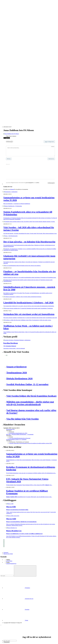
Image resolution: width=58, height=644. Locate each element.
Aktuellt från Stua (10, 65)
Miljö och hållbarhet (10, 79)
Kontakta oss (6, 7)
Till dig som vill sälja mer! (12, 90)
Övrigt (7, 88)
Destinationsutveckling (8, 38)
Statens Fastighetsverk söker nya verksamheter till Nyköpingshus (20, 99)
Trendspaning (9, 62)
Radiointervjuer (9, 60)
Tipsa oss (5, 4)
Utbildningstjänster (10, 85)
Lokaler (8, 75)
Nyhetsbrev (27, 587)
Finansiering (9, 51)
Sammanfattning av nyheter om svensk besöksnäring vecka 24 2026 (21, 115)
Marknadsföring (9, 56)
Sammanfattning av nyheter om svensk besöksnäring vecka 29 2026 (21, 110)
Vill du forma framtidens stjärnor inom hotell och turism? (18, 109)
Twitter (26, 620)
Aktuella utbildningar (11, 41)
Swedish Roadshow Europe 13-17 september (16, 439)
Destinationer (9, 29)
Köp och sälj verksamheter (12, 74)
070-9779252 (9, 561)
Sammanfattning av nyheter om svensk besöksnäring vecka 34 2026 (21, 108)
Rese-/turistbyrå (9, 34)
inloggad (12, 189)
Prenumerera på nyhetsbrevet (10, 121)
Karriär (5, 39)
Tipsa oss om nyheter (8, 553)
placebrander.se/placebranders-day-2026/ (18, 433)
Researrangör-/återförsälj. (11, 36)
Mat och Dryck (9, 33)
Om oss (5, 8)
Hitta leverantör (6, 66)
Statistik (8, 63)
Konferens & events (10, 32)
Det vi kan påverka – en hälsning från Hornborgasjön (18, 101)
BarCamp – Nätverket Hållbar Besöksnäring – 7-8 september (19, 434)
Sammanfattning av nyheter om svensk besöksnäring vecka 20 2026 (21, 116)
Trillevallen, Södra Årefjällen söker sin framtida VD (17, 111)
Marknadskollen (7, 46)
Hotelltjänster (9, 70)
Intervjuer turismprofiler (11, 55)
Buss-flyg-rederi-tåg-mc (11, 37)
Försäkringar (9, 69)
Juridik (7, 72)
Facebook (27, 609)
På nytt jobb (9, 43)
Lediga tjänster (9, 42)
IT (6, 71)
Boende (8, 28)
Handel (7, 31)
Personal (8, 80)
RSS (4, 119)
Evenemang (9, 50)
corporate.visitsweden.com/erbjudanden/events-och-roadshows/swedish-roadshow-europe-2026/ (30, 443)
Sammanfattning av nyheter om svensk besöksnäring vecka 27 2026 (21, 114)
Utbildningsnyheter (10, 44)
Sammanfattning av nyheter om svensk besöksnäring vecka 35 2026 (21, 98)
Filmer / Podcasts (10, 52)
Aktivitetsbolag (9, 27)
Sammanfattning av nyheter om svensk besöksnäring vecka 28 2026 (21, 113)
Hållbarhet (8, 53)
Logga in (5, 94)
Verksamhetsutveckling (11, 86)
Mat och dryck (9, 77)
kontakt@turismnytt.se (11, 563)
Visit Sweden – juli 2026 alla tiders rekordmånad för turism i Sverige (21, 100)
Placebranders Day (10, 429)
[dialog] (29, 634)
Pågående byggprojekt (11, 57)
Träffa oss (5, 9)
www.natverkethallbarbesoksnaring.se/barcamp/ (19, 438)
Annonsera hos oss (29, 598)
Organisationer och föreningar (13, 81)
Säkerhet (8, 82)
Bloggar (8, 47)
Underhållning (9, 84)
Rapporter (8, 61)
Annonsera (5, 6)
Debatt (7, 48)
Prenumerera (6, 642)
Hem (4, 24)
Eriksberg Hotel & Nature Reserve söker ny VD (17, 106)
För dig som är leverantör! (12, 89)
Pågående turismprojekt (11, 58)
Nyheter (5, 25)
